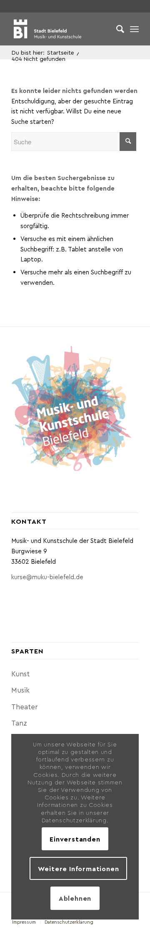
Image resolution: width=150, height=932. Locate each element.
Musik (20, 690)
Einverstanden (75, 839)
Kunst (20, 673)
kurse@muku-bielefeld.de (47, 576)
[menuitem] (116, 28)
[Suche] (116, 28)
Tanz (19, 722)
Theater (24, 706)
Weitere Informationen (78, 868)
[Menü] (134, 29)
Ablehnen (75, 898)
